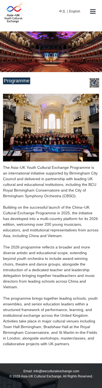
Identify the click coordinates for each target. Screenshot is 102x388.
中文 (62, 11)
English (74, 11)
